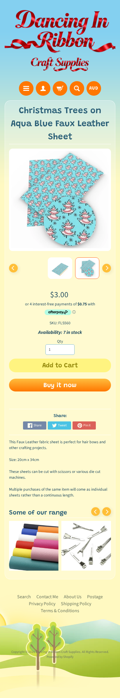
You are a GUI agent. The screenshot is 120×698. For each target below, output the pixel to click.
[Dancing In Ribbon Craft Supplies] (60, 41)
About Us (73, 597)
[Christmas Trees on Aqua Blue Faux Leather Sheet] (87, 268)
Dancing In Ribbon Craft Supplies (58, 652)
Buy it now (60, 385)
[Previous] (13, 268)
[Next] (106, 268)
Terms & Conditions (60, 611)
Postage (95, 597)
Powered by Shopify (60, 657)
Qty (60, 341)
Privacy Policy (42, 604)
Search (24, 597)
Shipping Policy (76, 604)
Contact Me (47, 597)
